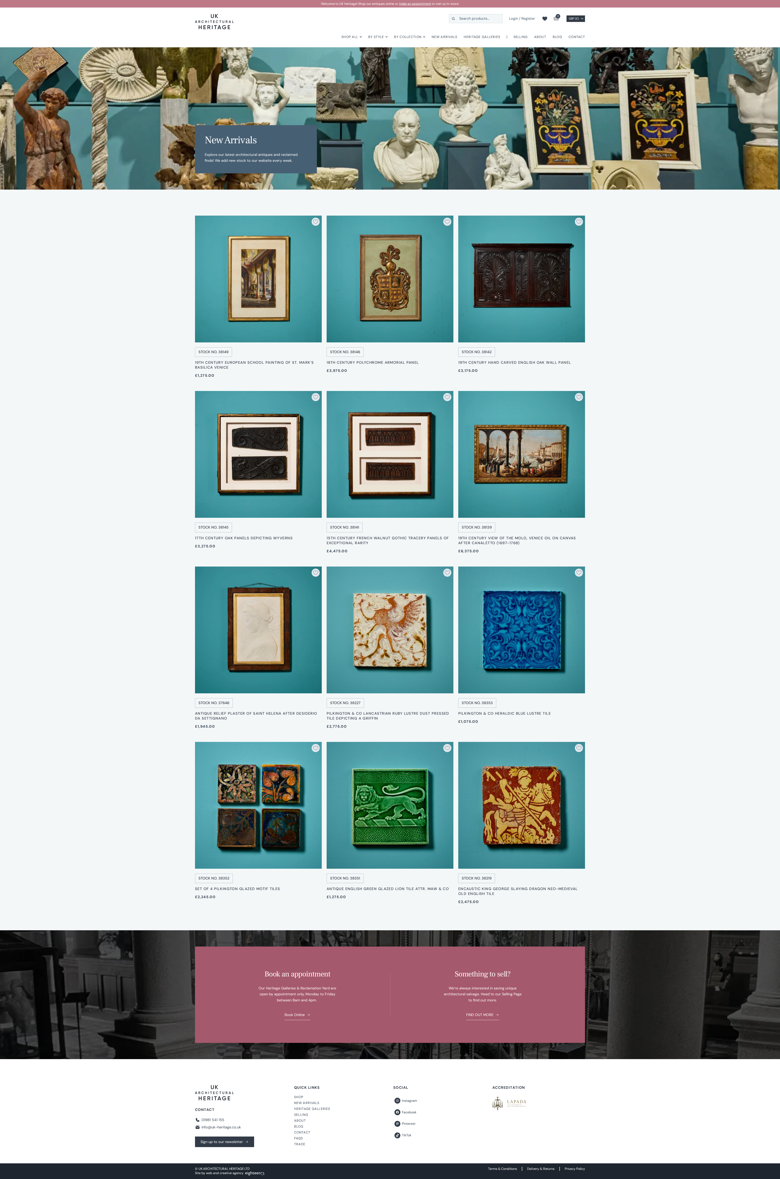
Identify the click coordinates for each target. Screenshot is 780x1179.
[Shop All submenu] (361, 37)
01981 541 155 (213, 1119)
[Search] (453, 18)
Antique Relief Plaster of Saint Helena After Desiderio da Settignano (256, 716)
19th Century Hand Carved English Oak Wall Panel (514, 362)
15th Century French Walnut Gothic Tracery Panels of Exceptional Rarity (388, 540)
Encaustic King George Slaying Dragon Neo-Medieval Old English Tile (518, 891)
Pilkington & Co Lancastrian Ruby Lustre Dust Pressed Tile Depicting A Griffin (388, 716)
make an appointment (415, 4)
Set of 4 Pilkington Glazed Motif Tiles (237, 888)
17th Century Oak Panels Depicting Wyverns (244, 538)
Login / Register (522, 18)
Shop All (349, 37)
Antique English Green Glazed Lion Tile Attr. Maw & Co (388, 888)
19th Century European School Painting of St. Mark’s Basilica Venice (254, 365)
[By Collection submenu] (424, 37)
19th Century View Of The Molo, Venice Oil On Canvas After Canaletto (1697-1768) (517, 540)
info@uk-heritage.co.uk (221, 1127)
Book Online (295, 1014)
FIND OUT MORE (479, 1014)
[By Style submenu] (387, 37)
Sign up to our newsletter (221, 1141)
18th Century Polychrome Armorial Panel (373, 362)
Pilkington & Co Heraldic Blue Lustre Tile (504, 713)
